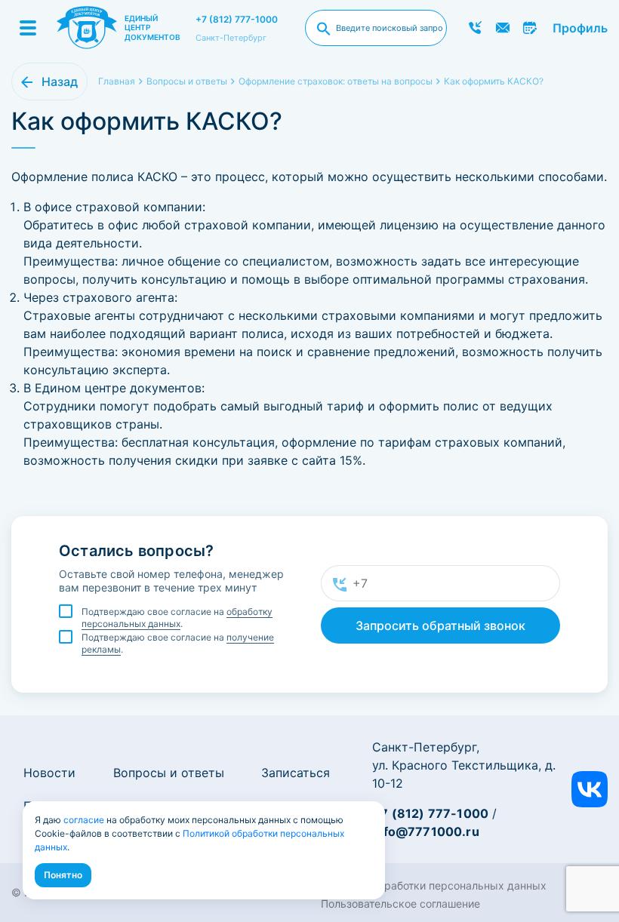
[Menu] (28, 28)
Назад (60, 81)
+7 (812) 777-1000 (237, 19)
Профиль (580, 27)
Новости (49, 772)
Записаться (295, 772)
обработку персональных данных (177, 617)
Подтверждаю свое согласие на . (177, 617)
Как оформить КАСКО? (494, 81)
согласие (83, 819)
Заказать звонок (475, 28)
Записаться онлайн (530, 28)
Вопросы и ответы (168, 772)
